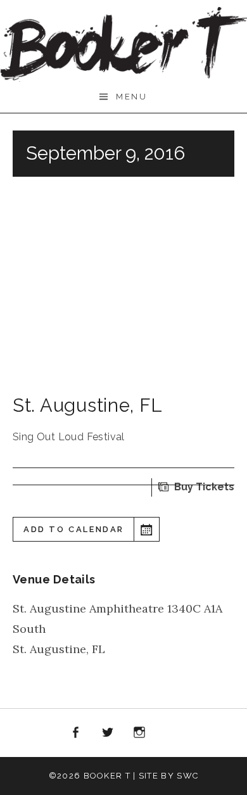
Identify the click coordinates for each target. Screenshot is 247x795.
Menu (131, 96)
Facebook (75, 733)
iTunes (171, 733)
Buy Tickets (204, 487)
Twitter (107, 733)
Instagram (140, 733)
